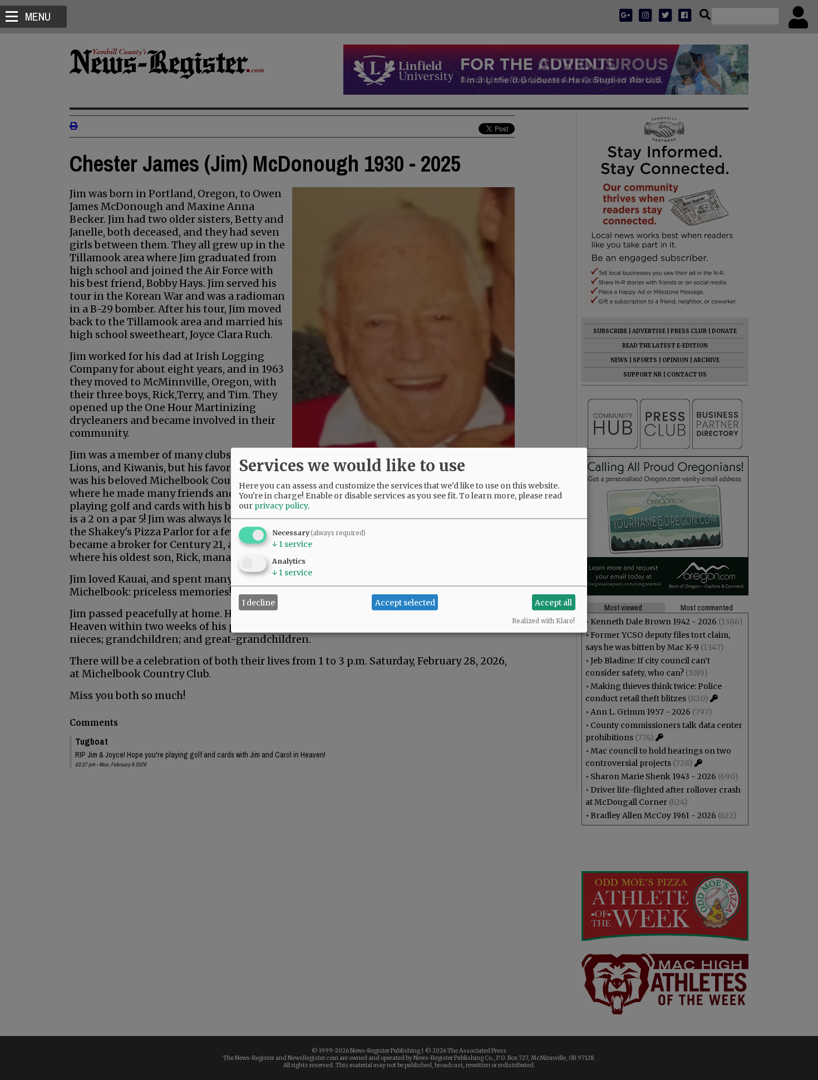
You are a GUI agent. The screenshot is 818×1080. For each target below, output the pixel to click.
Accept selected (405, 602)
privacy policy (281, 506)
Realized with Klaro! (543, 621)
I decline (258, 602)
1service (292, 544)
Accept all (553, 602)
